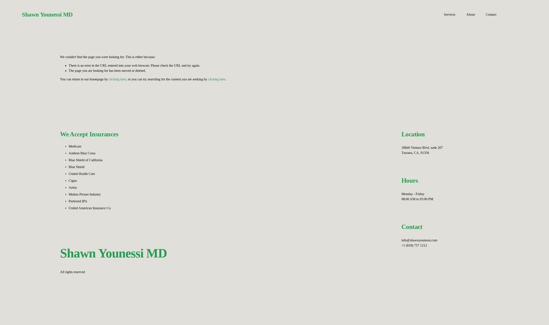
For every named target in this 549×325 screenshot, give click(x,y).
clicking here (117, 79)
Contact (491, 14)
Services (449, 14)
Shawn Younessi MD (47, 14)
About (470, 14)
